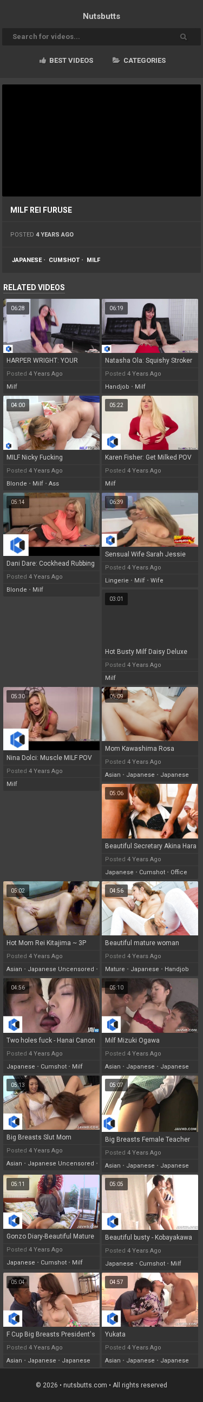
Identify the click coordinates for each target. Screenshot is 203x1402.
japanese (27, 260)
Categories (144, 60)
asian (113, 774)
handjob (117, 386)
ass (54, 483)
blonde (16, 483)
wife (156, 580)
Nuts (101, 16)
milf (93, 260)
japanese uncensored (61, 969)
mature (115, 969)
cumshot (64, 260)
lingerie (117, 580)
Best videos (70, 60)
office (179, 872)
